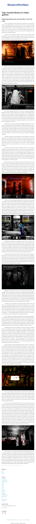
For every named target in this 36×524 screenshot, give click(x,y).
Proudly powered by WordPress (10, 519)
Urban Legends (4, 499)
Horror (10, 465)
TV (2, 497)
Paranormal (3, 490)
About (3, 472)
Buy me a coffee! (4, 507)
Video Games (13, 465)
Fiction (3, 473)
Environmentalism (4, 481)
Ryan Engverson (5, 465)
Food (2, 484)
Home (3, 470)
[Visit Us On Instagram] (4, 513)
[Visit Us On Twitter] (2, 513)
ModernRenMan (18, 4)
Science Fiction (4, 496)
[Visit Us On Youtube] (5, 513)
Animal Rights (4, 478)
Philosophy (3, 493)
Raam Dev (28, 519)
